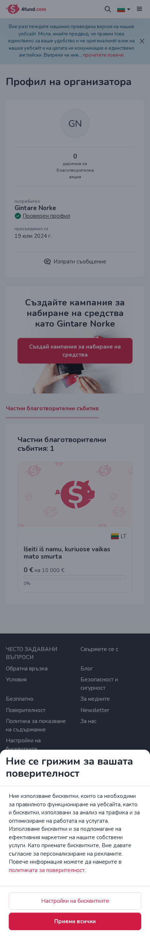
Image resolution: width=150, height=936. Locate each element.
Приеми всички (75, 921)
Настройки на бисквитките (75, 901)
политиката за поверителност (47, 870)
